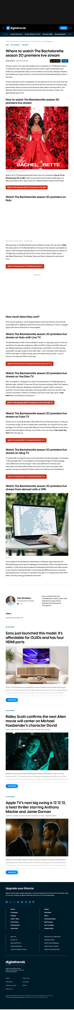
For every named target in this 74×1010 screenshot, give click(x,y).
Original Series (48, 928)
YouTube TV (24, 381)
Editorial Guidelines (16, 946)
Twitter (14, 902)
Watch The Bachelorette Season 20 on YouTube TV (30, 403)
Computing (14, 913)
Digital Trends (12, 30)
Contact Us (14, 940)
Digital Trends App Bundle (51, 949)
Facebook (7, 902)
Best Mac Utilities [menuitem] (48, 34)
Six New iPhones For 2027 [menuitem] (33, 34)
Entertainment (15, 925)
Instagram (10, 902)
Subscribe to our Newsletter (52, 936)
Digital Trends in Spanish (51, 946)
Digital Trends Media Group (16, 997)
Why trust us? (48, 41)
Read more (12, 700)
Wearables (47, 913)
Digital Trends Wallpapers (51, 943)
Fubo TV (57, 422)
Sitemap (25, 985)
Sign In (63, 28)
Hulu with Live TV (53, 342)
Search (70, 28)
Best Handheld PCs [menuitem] (60, 34)
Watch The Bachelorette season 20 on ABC (26, 187)
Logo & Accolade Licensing (18, 949)
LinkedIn (30, 902)
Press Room (26, 981)
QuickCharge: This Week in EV (14, 617)
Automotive (14, 928)
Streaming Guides (50, 919)
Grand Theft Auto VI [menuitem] (16, 34)
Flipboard (34, 902)
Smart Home (14, 922)
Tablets (46, 909)
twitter (21, 603)
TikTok (22, 902)
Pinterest (26, 902)
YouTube (18, 902)
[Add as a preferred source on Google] (55, 61)
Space (46, 916)
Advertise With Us (16, 943)
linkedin (18, 603)
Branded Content (49, 940)
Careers (8, 978)
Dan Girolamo (11, 61)
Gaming (13, 916)
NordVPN (45, 570)
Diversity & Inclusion (11, 985)
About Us (13, 936)
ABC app (56, 178)
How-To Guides (49, 925)
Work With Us (9, 981)
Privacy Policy (26, 978)
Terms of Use (9, 989)
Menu (3, 28)
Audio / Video (15, 919)
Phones (13, 909)
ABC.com (9, 181)
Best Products (48, 922)
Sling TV (23, 458)
